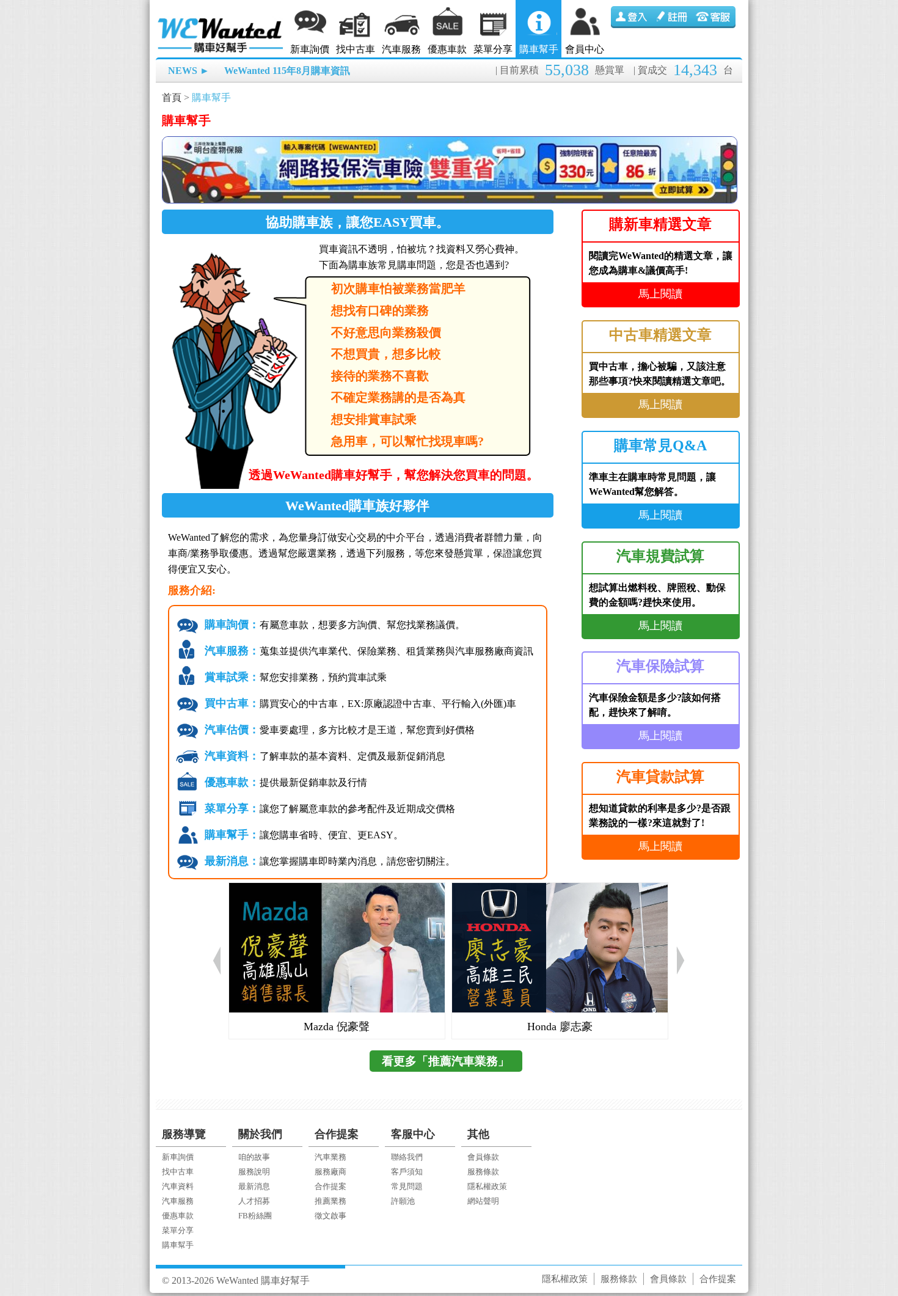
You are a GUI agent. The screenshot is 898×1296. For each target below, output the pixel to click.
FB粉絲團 (255, 1215)
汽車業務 (330, 1157)
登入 (631, 17)
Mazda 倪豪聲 (337, 1026)
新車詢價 (309, 49)
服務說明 (254, 1171)
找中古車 (355, 49)
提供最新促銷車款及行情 (286, 782)
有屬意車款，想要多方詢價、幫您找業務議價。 (335, 625)
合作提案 (330, 1186)
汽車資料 (178, 1186)
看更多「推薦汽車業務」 (445, 1061)
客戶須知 (407, 1171)
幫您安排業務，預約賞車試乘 (296, 677)
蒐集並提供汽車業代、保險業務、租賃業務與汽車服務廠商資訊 (369, 651)
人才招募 (254, 1201)
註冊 (673, 17)
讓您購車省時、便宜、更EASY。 (304, 835)
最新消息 (254, 1186)
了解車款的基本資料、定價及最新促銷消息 (325, 756)
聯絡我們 (407, 1157)
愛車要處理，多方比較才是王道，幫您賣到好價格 (340, 730)
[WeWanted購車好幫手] (221, 20)
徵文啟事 (330, 1215)
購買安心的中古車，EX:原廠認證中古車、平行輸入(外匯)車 (360, 703)
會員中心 (584, 49)
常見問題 (407, 1186)
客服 (715, 17)
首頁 (171, 97)
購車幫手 (538, 49)
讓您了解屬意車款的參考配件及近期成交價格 (330, 809)
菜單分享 (493, 49)
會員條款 (483, 1157)
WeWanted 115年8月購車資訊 (287, 70)
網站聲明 (483, 1201)
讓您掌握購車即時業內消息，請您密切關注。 (330, 861)
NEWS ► (189, 70)
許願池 (403, 1201)
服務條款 (483, 1171)
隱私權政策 (487, 1186)
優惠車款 (447, 49)
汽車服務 (401, 49)
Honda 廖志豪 (560, 1026)
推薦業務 (330, 1201)
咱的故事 (254, 1157)
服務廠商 (330, 1171)
